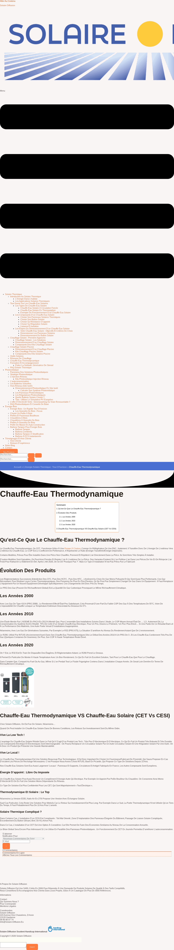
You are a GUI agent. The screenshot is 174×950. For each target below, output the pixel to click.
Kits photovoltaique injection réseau (32, 379)
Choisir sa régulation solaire (33, 324)
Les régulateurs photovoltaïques (30, 395)
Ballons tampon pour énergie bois (26, 427)
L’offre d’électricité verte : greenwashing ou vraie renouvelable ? (40, 402)
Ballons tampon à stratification (29, 434)
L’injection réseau (18, 377)
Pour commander (8, 904)
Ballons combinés (23, 432)
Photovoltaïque (12, 370)
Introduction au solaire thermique (25, 296)
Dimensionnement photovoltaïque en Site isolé (36, 388)
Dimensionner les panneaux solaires (37, 333)
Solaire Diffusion (7, 5)
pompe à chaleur (72, 548)
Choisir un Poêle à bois (21, 413)
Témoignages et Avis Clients (18, 438)
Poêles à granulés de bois (22, 422)
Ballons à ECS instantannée (28, 436)
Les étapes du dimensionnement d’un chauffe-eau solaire (42, 329)
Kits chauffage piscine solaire (29, 351)
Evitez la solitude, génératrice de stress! (34, 365)
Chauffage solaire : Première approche (28, 338)
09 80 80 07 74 (7, 920)
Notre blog (10, 445)
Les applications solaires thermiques (32, 301)
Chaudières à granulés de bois (24, 420)
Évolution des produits (67, 513)
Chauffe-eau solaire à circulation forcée (39, 308)
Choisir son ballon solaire (32, 319)
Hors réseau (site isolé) (21, 386)
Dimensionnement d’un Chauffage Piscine (34, 349)
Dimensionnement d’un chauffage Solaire (34, 342)
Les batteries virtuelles (20, 383)
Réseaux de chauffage (20, 358)
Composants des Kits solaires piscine (32, 354)
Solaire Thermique (13, 294)
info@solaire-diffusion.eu (12, 922)
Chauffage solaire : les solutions (30, 340)
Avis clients (15, 441)
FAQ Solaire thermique (21, 367)
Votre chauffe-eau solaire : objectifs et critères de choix (46, 331)
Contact (8, 448)
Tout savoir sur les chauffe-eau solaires (29, 303)
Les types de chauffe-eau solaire (31, 306)
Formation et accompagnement (24, 363)
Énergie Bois (11, 406)
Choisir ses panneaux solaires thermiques (40, 317)
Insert (32, 947)
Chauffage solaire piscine (22, 347)
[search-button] (31, 460)
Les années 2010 (68, 521)
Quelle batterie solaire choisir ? (29, 397)
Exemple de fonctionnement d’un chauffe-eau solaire (45, 312)
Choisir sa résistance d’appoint (35, 322)
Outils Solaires (16, 356)
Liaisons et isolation (29, 326)
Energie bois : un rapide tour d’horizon (28, 409)
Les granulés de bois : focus (28, 411)
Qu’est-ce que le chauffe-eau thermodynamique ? (79, 509)
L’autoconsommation (19, 381)
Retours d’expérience (20, 443)
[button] (87, 190)
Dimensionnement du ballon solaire (36, 335)
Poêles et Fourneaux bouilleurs (24, 416)
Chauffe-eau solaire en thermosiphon (38, 310)
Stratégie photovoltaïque (21, 374)
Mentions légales (8, 906)
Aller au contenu (7, 1)
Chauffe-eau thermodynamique (24, 361)
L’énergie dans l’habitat (26, 299)
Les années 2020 (68, 525)
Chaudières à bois (18, 418)
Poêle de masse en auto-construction (27, 425)
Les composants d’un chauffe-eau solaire (34, 315)
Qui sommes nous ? (9, 902)
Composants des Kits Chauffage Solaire (33, 345)
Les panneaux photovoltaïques (29, 393)
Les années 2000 (68, 517)
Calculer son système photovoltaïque (37, 390)
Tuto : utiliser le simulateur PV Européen (34, 400)
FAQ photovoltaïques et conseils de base (29, 404)
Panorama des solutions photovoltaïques (29, 372)
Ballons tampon (22, 429)
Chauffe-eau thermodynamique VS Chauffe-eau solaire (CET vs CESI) (87, 529)
